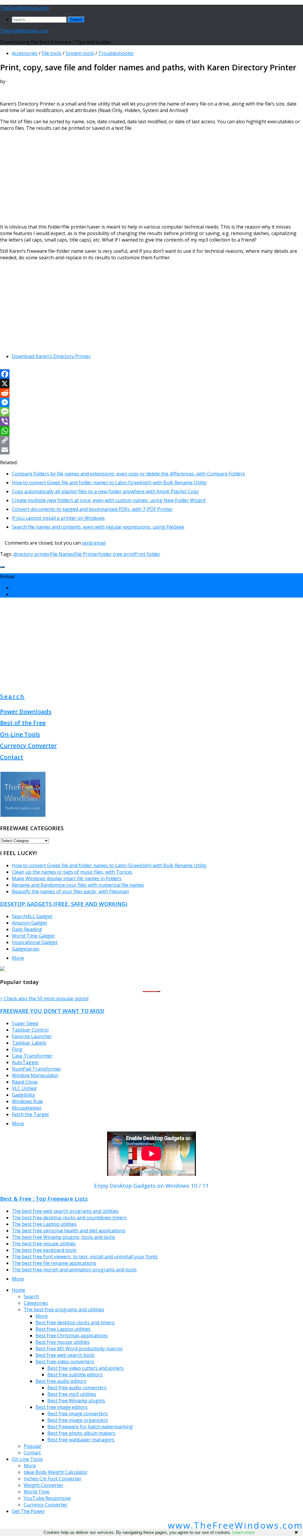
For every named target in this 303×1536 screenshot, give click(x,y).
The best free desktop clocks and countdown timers (69, 1217)
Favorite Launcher (32, 1036)
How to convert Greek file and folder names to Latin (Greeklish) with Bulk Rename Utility (109, 865)
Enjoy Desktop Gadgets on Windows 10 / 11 (151, 1185)
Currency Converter (28, 746)
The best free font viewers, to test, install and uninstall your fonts (85, 1256)
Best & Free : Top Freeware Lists (44, 1198)
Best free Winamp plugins (76, 1400)
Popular (32, 1446)
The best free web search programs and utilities (65, 1211)
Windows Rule (27, 1101)
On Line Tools (27, 1459)
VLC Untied (24, 1088)
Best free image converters (77, 1413)
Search (12, 696)
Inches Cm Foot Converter (52, 1478)
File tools (52, 53)
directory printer (31, 554)
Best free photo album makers (81, 1433)
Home (18, 1290)
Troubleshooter (116, 53)
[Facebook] (151, 374)
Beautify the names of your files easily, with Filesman (70, 891)
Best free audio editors (61, 1381)
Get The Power (28, 1511)
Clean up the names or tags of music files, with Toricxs (72, 872)
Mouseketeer (27, 1108)
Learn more (243, 1532)
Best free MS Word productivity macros (79, 1348)
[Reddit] (151, 393)
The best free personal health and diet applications (68, 1230)
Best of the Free (23, 723)
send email (94, 543)
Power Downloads (25, 712)
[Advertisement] (151, 177)
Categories (36, 1303)
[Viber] (151, 421)
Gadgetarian (25, 949)
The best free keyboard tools (44, 1250)
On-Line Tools (20, 734)
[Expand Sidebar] (2, 567)
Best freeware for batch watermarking (90, 1426)
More (18, 958)
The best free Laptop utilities (44, 1224)
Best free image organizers (77, 1420)
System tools (80, 53)
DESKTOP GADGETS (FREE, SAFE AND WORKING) (63, 903)
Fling (17, 1049)
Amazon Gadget (29, 923)
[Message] (151, 412)
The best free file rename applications (54, 1263)
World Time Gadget (33, 936)
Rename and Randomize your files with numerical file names (78, 885)
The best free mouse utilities (44, 1243)
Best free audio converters (77, 1387)
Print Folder (147, 554)
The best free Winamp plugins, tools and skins (63, 1237)
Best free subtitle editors (75, 1374)
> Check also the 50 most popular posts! (44, 998)
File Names (62, 554)
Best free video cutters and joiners (85, 1368)
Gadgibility (23, 1095)
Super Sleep (25, 1023)
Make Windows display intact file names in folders (67, 878)
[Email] (151, 449)
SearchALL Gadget (32, 916)
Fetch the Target (30, 1114)
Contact (11, 757)
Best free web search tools (65, 1355)
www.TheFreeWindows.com (235, 1525)
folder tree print (116, 554)
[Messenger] (151, 402)
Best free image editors (62, 1407)
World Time (36, 1491)
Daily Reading (27, 929)
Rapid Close (25, 1082)
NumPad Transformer (36, 1069)
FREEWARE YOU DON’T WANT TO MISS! (52, 1010)
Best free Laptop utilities (63, 1329)
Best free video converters (65, 1361)
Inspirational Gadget (34, 942)
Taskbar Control (30, 1030)
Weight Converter (43, 1485)
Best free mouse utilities (63, 1342)
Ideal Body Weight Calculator (56, 1472)
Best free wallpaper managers (81, 1439)
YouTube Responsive (47, 1498)
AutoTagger (25, 1062)
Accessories (25, 53)
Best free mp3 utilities (71, 1394)
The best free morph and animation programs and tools (74, 1269)
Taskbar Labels (29, 1043)
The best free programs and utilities (64, 1309)
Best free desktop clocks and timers (75, 1322)
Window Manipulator (35, 1075)
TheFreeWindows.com (24, 8)
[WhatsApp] (151, 431)
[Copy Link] (151, 440)
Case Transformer (32, 1056)
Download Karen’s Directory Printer (51, 356)
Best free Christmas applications (72, 1335)
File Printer (86, 554)
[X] (151, 383)
